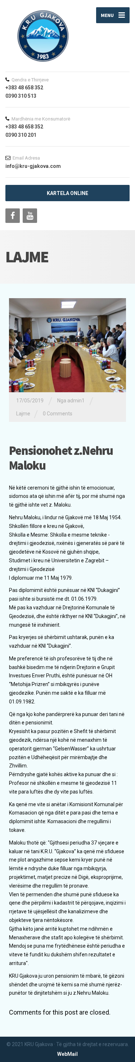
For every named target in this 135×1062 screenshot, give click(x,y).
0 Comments (57, 413)
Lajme (23, 413)
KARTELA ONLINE (67, 193)
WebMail (67, 1054)
